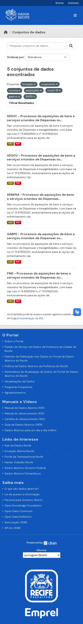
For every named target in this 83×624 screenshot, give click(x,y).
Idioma (41, 550)
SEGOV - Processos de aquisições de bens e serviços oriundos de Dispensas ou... (41, 157)
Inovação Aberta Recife (19, 451)
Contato (73, 3)
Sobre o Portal (14, 341)
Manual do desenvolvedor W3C (24, 413)
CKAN (50, 543)
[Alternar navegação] (75, 15)
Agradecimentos (15, 392)
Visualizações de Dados (20, 381)
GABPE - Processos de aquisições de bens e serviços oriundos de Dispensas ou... (41, 236)
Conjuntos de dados (28, 32)
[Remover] (35, 84)
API (8, 318)
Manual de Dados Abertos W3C (25, 408)
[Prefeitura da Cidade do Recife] (41, 585)
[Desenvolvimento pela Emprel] (41, 613)
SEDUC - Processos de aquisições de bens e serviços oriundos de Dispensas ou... (41, 118)
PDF (18, 143)
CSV (10, 143)
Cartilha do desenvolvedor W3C (25, 419)
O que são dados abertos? (22, 488)
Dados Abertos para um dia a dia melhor (31, 430)
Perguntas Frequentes (18, 387)
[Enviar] (71, 45)
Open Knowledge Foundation (23, 505)
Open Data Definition (18, 516)
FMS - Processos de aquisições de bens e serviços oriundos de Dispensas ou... (39, 275)
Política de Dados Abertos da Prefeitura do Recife (36, 366)
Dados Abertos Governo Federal (25, 468)
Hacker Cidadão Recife (19, 462)
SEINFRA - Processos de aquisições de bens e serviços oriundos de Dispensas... (40, 197)
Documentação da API (29, 318)
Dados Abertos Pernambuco (23, 473)
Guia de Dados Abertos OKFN (23, 424)
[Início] (6, 32)
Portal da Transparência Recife (24, 456)
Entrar (60, 3)
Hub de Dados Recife (18, 445)
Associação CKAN (16, 522)
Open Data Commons (19, 511)
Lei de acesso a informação (22, 494)
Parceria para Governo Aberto (24, 500)
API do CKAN (12, 528)
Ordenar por (15, 57)
